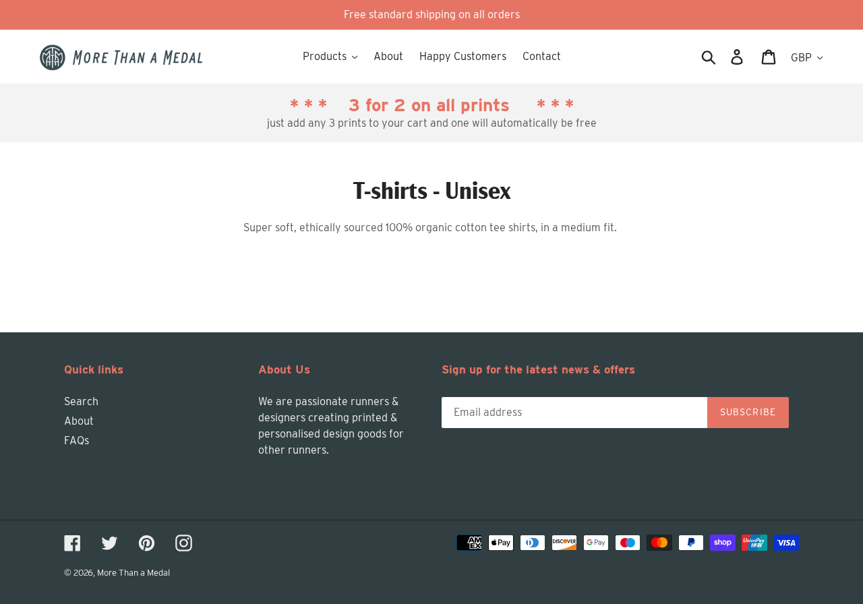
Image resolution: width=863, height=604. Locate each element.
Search (81, 401)
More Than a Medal (133, 573)
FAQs (76, 440)
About (79, 421)
